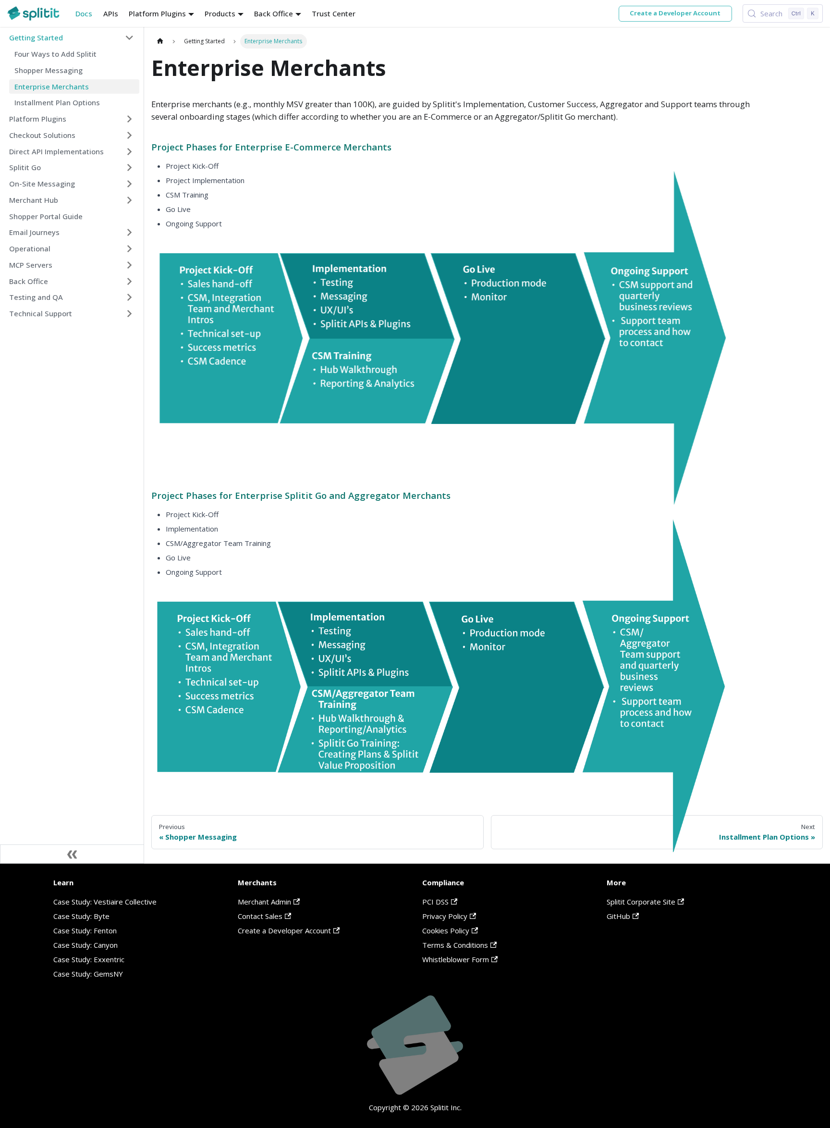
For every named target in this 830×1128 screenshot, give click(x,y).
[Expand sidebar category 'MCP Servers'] (129, 265)
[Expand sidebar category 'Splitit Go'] (129, 168)
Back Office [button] (273, 13)
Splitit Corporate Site (641, 901)
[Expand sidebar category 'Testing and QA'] (129, 297)
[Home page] (160, 41)
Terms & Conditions (455, 945)
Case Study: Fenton (85, 930)
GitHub (618, 916)
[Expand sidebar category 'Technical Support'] (129, 314)
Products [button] (220, 13)
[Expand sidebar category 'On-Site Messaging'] (129, 184)
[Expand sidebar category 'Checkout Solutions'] (129, 135)
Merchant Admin (264, 901)
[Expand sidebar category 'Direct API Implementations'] (129, 151)
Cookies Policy (445, 930)
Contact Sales (260, 916)
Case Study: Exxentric (88, 959)
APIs (110, 13)
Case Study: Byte (81, 916)
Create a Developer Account (675, 13)
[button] (72, 38)
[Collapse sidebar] (72, 854)
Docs (83, 13)
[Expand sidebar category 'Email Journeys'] (129, 232)
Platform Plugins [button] (157, 13)
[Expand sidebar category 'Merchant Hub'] (129, 200)
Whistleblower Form (455, 959)
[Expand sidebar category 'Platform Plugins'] (129, 119)
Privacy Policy (444, 916)
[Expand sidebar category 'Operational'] (129, 249)
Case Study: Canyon (85, 945)
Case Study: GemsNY (88, 974)
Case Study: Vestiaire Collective (105, 901)
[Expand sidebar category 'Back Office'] (129, 281)
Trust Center (333, 13)
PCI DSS (435, 901)
